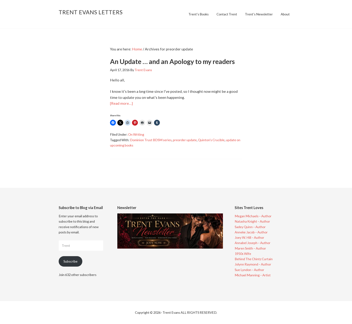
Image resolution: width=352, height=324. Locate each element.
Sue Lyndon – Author (249, 270)
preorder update (185, 140)
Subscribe (70, 261)
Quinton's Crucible (211, 140)
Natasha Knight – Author (252, 221)
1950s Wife (243, 254)
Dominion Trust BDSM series (151, 140)
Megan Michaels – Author (253, 216)
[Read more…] (121, 103)
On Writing (136, 134)
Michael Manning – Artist (253, 275)
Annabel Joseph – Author (252, 243)
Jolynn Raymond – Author (253, 264)
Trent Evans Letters (91, 12)
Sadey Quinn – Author (250, 227)
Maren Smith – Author (250, 248)
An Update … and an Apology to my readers (172, 61)
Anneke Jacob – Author (251, 232)
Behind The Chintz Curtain (254, 259)
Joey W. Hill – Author (249, 237)
